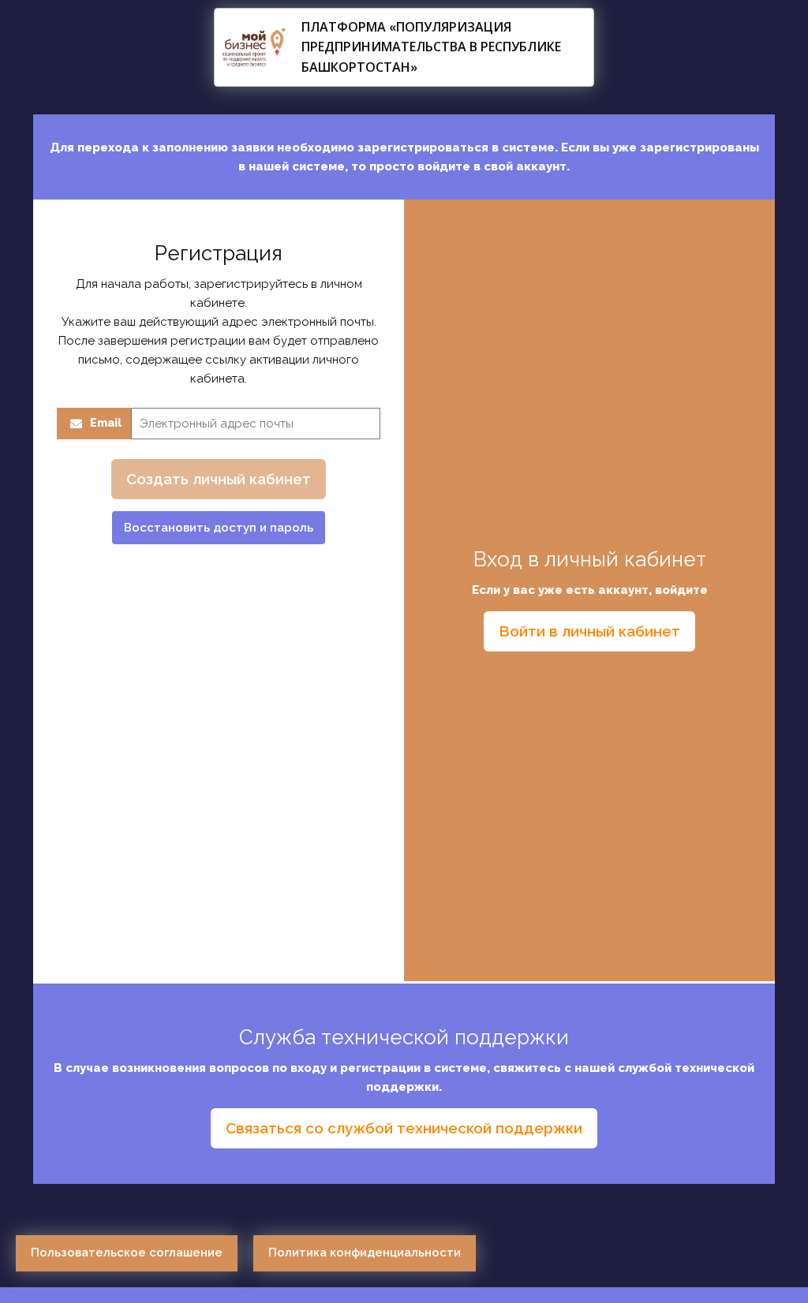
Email (106, 422)
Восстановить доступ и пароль (218, 528)
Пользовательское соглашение (127, 1252)
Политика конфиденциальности (364, 1252)
